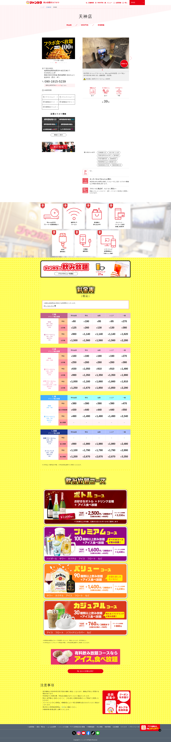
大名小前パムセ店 (114, 152)
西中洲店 (116, 155)
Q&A (63, 707)
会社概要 (116, 727)
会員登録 (118, 2)
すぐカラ (58, 85)
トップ (42, 7)
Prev (80, 59)
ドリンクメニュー (67, 97)
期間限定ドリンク (50, 107)
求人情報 (100, 727)
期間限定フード (50, 102)
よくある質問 (52, 727)
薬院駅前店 (113, 158)
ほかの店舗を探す (87, 671)
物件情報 (108, 727)
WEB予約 (100, 2)
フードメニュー (50, 97)
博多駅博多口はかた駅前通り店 (107, 162)
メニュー (109, 2)
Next (131, 59)
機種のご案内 (58, 135)
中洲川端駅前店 (102, 158)
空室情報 (101, 25)
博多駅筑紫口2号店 (103, 165)
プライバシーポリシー (136, 727)
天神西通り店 (102, 152)
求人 (126, 2)
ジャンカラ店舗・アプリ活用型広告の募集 (72, 727)
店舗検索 (91, 2)
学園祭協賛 (90, 727)
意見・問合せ (41, 727)
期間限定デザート (67, 102)
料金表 (69, 25)
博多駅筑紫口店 (116, 165)
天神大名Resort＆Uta (104, 155)
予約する (124, 63)
